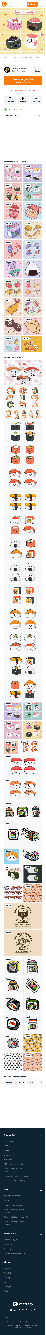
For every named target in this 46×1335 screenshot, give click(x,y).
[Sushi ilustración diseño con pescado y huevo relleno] (13, 1118)
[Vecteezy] (4, 4)
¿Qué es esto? (24, 109)
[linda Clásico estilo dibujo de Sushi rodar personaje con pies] (22, 1179)
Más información (12, 113)
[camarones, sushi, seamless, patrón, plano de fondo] (13, 1156)
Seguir (37, 71)
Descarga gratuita (23, 80)
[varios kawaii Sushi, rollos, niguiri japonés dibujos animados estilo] (22, 601)
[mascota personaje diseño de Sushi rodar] (22, 1207)
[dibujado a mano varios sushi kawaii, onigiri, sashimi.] (14, 515)
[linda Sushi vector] (11, 1065)
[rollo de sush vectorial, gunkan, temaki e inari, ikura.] (13, 1230)
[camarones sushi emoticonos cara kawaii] (13, 1137)
